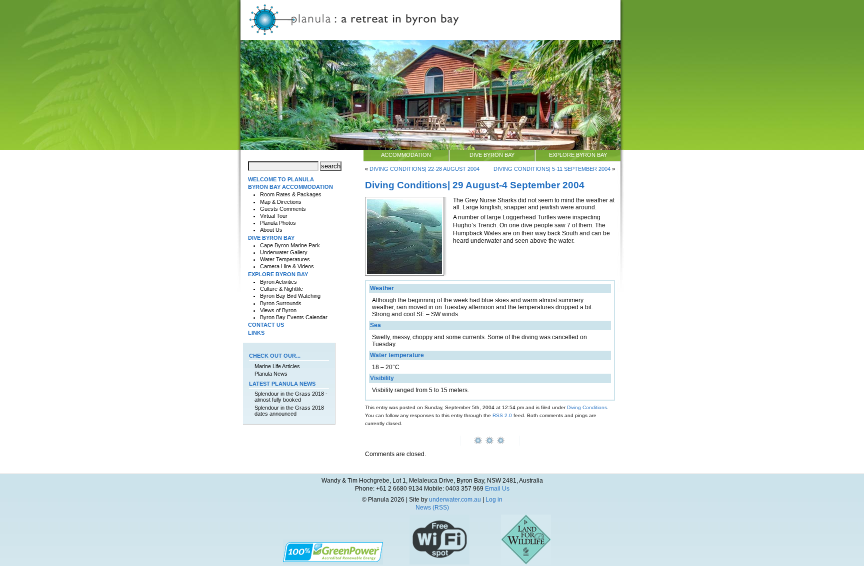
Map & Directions (281, 202)
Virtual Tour (274, 216)
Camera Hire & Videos (287, 266)
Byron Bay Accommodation (290, 187)
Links (256, 333)
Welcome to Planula (281, 179)
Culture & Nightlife (281, 289)
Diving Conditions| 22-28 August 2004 (425, 169)
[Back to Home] (430, 37)
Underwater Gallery (284, 252)
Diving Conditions (587, 407)
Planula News (271, 374)
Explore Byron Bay (578, 155)
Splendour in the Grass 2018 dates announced (289, 411)
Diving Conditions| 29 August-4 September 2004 (474, 184)
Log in (494, 499)
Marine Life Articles (277, 366)
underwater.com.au (455, 499)
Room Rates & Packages (291, 194)
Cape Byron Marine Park (290, 245)
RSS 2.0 (502, 415)
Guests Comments (283, 209)
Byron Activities (278, 282)
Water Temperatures (285, 259)
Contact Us (266, 325)
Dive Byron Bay (492, 155)
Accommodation (406, 155)
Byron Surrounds (281, 303)
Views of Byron (278, 310)
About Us (271, 230)
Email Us (497, 488)
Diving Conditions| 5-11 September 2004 (552, 169)
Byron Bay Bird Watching (290, 296)
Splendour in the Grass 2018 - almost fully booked (291, 397)
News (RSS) (432, 507)
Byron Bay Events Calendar (294, 317)
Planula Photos (278, 223)
